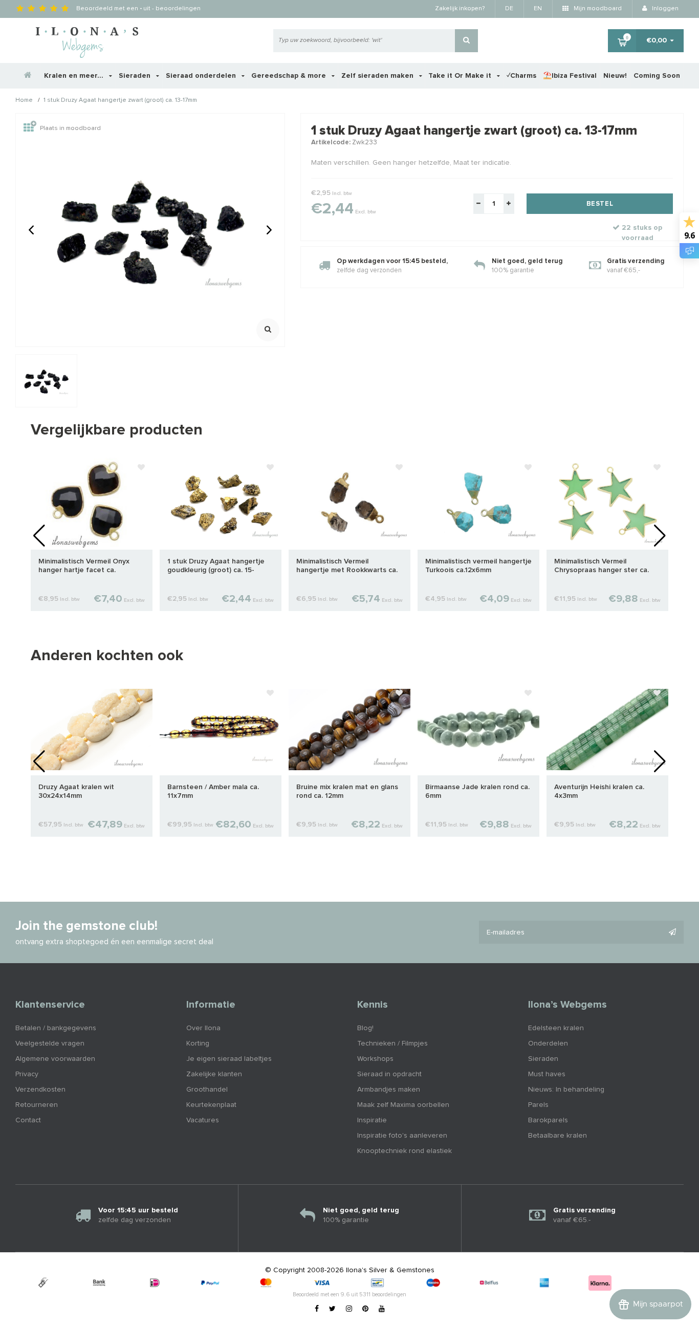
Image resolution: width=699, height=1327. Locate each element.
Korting (197, 1043)
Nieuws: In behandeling (566, 1089)
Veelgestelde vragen (49, 1043)
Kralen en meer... (74, 75)
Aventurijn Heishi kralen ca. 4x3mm (599, 791)
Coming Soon (657, 75)
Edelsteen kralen (556, 1028)
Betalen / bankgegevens (55, 1028)
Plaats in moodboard (70, 128)
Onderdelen (548, 1043)
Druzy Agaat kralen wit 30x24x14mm (76, 791)
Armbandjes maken (388, 1089)
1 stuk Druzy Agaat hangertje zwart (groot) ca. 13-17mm (120, 101)
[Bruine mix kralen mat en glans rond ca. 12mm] (349, 729)
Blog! (365, 1028)
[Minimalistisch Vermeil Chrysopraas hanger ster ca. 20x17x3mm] (607, 503)
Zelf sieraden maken (378, 75)
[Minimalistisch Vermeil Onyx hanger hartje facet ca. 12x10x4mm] (91, 503)
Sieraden (135, 75)
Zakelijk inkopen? (460, 9)
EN (538, 9)
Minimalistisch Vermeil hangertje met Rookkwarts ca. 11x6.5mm (347, 566)
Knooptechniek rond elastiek (404, 1151)
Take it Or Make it (460, 75)
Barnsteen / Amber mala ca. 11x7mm (213, 791)
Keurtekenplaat (211, 1104)
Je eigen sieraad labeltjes (229, 1058)
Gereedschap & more (289, 75)
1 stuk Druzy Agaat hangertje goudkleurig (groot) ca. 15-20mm (216, 566)
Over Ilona (203, 1028)
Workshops (375, 1058)
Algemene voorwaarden (55, 1058)
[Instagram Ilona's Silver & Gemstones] (349, 1309)
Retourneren (36, 1104)
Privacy (26, 1074)
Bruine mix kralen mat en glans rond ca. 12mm (347, 791)
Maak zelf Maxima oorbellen (403, 1104)
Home (24, 101)
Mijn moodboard (597, 9)
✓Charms (521, 75)
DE (509, 9)
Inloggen (664, 9)
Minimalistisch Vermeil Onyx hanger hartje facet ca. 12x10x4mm (83, 566)
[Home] (28, 76)
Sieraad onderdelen (202, 75)
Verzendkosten (40, 1089)
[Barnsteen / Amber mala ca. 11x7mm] (220, 729)
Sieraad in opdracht (389, 1074)
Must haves (546, 1074)
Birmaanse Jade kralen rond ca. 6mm (477, 791)
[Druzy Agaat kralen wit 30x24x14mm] (91, 729)
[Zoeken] (466, 40)
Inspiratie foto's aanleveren (402, 1135)
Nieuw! (615, 75)
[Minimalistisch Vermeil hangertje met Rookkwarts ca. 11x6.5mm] (349, 503)
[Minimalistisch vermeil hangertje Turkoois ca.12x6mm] (478, 503)
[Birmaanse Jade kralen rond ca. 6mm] (478, 729)
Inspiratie (372, 1120)
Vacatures (202, 1120)
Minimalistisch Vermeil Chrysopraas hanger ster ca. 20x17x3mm (601, 566)
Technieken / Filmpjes (392, 1043)
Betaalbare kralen (557, 1135)
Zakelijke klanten (214, 1074)
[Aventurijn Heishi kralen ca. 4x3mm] (607, 729)
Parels (538, 1104)
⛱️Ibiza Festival (570, 75)
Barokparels (548, 1120)
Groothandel (207, 1089)
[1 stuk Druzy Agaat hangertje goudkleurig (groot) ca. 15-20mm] (220, 503)
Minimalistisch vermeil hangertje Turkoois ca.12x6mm (478, 566)
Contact (28, 1120)
